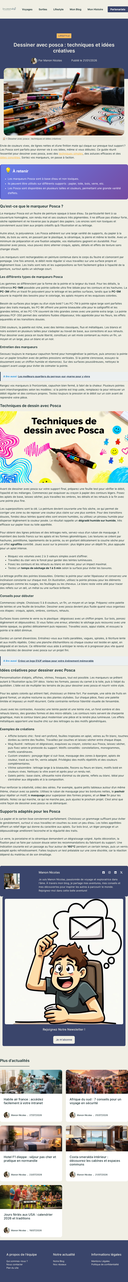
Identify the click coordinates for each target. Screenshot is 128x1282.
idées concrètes (10, 157)
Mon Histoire (95, 9)
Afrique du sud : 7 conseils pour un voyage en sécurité (95, 1101)
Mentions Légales (100, 1261)
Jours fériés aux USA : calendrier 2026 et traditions (28, 1216)
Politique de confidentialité (105, 1264)
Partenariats (117, 9)
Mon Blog (75, 9)
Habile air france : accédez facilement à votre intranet (23, 1101)
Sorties (43, 9)
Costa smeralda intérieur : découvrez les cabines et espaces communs (95, 1160)
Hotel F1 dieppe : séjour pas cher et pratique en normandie (30, 1159)
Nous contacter (14, 1264)
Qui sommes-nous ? (17, 1261)
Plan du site (12, 1267)
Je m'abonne (64, 1039)
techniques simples (71, 153)
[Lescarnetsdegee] (9, 9)
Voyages (27, 9)
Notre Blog (58, 1261)
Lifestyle (58, 9)
